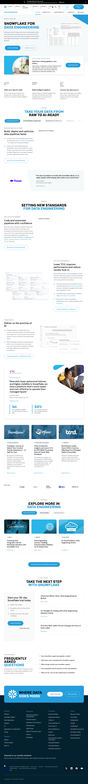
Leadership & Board (53, 717)
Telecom (28, 734)
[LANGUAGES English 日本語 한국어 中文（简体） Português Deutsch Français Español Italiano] (53, 7)
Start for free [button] (13, 48)
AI (4, 726)
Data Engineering (9, 720)
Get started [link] (64, 550)
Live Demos (73, 717)
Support (6, 739)
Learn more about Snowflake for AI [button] (19, 356)
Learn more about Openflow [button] (66, 309)
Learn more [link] (44, 601)
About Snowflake (53, 714)
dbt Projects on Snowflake (67, 295)
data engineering (23, 140)
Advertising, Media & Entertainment (32, 715)
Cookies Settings (13, 768)
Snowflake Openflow (76, 286)
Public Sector (30, 728)
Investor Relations (53, 723)
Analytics (6, 723)
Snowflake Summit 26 (54, 748)
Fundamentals (74, 720)
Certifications (74, 726)
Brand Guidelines (53, 729)
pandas (6, 241)
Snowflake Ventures (54, 742)
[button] (86, 2)
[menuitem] (11, 7)
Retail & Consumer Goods (33, 731)
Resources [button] (81, 12)
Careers (50, 720)
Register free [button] (61, 2)
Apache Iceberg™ (14, 239)
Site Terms (41, 766)
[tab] (12, 121)
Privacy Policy (34, 766)
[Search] (55, 7)
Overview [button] (37, 12)
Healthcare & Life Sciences (33, 722)
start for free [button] (78, 7)
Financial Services (15, 377)
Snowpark (59, 303)
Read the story (14, 401)
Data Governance (75, 738)
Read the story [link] (40, 186)
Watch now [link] (10, 550)
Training (72, 723)
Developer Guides (75, 732)
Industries (29, 711)
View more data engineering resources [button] (44, 564)
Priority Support (8, 742)
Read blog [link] (43, 631)
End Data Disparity (53, 745)
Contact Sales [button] (30, 48)
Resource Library (75, 714)
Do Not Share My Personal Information (27, 768)
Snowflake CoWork (9, 717)
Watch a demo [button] (72, 694)
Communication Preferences (51, 766)
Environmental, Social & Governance (55, 738)
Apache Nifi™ (24, 239)
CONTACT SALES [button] (67, 7)
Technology (29, 737)
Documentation (74, 735)
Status (6, 745)
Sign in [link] (59, 7)
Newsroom (51, 735)
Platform (6, 714)
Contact (50, 732)
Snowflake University (76, 729)
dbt (30, 239)
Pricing (6, 732)
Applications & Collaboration (12, 729)
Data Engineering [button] (11, 12)
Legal (11, 770)
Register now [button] (73, 65)
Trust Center (51, 726)
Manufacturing (30, 725)
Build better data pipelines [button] (16, 160)
